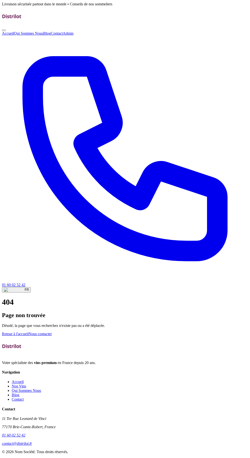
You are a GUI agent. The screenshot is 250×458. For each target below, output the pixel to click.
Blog (47, 33)
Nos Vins (19, 386)
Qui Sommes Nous (28, 33)
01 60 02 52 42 (13, 435)
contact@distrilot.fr (17, 443)
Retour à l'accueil (15, 334)
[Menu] (4, 30)
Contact (57, 33)
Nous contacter (40, 334)
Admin (68, 33)
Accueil (8, 33)
